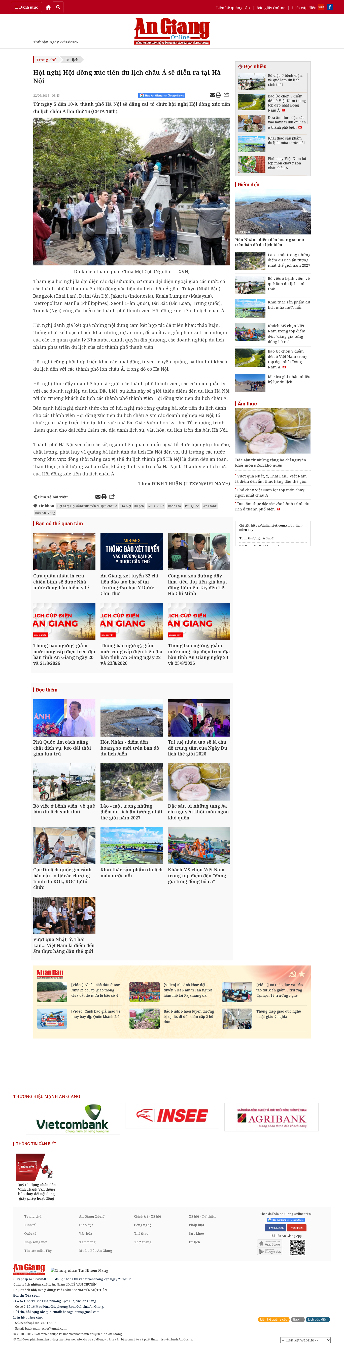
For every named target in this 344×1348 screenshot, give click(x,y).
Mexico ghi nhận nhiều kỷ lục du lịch (289, 379)
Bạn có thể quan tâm (59, 524)
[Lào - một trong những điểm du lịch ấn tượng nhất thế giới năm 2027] (131, 782)
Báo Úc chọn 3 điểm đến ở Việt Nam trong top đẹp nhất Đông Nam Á (287, 359)
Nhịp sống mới (35, 1242)
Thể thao (141, 1233)
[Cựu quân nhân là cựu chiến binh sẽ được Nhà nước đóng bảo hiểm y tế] (64, 552)
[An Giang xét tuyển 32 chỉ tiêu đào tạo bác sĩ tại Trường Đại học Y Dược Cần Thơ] (131, 552)
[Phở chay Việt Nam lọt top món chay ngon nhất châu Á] (251, 165)
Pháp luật (196, 1225)
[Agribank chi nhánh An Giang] (271, 1117)
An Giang (210, 506)
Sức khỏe (196, 1233)
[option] (73, 1118)
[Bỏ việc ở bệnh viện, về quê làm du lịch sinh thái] (64, 782)
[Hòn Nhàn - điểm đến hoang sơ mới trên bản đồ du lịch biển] (131, 718)
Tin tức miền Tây (38, 1250)
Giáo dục (86, 1225)
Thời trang (143, 1242)
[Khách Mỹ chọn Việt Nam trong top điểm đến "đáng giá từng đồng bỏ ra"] (199, 846)
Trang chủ (46, 59)
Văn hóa (85, 1233)
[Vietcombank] (73, 1118)
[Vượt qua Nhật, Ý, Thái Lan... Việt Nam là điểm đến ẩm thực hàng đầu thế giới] (64, 916)
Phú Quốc (192, 506)
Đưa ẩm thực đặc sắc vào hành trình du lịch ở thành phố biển (272, 506)
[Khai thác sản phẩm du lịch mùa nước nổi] (131, 846)
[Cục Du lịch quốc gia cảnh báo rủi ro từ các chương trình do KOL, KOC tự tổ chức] (64, 846)
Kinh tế (30, 1225)
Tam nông (87, 1242)
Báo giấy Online (271, 7)
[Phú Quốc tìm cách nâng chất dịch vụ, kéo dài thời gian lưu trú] (64, 718)
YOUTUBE (297, 1228)
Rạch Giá (174, 506)
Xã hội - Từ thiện (202, 1216)
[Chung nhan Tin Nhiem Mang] (77, 1269)
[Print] (218, 95)
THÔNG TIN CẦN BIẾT (36, 1144)
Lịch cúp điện (304, 7)
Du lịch (72, 59)
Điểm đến (248, 185)
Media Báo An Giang (95, 1250)
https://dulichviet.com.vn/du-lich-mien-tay (271, 527)
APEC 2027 (156, 506)
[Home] (48, 7)
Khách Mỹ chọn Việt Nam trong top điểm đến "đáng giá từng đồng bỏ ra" (286, 333)
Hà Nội (125, 506)
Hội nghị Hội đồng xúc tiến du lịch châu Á (87, 506)
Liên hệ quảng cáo (233, 7)
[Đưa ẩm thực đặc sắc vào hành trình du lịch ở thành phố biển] (251, 124)
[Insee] (172, 1115)
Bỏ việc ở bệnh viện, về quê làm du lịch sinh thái (289, 283)
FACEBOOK (275, 1228)
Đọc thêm (46, 690)
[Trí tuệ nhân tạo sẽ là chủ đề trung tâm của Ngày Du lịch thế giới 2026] (199, 718)
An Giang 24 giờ (92, 1216)
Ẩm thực (247, 404)
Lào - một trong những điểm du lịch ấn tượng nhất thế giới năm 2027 (289, 260)
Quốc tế (30, 1233)
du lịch (139, 506)
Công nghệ (142, 1225)
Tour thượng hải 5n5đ (256, 538)
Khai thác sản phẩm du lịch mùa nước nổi (289, 304)
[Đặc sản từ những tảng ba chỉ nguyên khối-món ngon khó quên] (199, 782)
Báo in (297, 1319)
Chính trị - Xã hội (147, 1216)
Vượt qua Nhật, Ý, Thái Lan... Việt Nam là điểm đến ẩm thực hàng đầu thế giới (271, 478)
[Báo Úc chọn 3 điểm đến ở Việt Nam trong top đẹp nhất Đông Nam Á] (251, 103)
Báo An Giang (45, 512)
